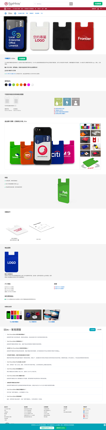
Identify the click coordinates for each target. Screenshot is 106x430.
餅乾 (64, 410)
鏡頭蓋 (5, 413)
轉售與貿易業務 (47, 415)
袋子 (43, 8)
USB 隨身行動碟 (16, 8)
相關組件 (32, 13)
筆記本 (39, 8)
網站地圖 (45, 416)
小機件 (5, 420)
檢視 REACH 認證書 (59, 287)
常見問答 (45, 412)
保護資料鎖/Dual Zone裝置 (29, 415)
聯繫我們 (94, 8)
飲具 (22, 8)
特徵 (27, 13)
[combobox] (51, 4)
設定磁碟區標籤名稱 (28, 416)
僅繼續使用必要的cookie (47, 428)
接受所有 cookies (61, 428)
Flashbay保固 (46, 413)
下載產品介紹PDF (59, 110)
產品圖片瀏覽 (21, 13)
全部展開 (92, 329)
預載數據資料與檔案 (28, 408)
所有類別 (9, 8)
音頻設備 (6, 418)
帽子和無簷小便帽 (7, 416)
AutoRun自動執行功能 (28, 413)
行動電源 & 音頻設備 (29, 8)
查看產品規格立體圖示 (60, 113)
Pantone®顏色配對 (27, 410)
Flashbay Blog (87, 408)
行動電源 (6, 412)
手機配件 (7, 58)
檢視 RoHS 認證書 (59, 288)
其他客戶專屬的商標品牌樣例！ (62, 112)
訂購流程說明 (46, 408)
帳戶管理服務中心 (47, 410)
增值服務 (37, 13)
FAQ (42, 13)
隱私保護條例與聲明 (67, 412)
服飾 (46, 8)
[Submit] (35, 3)
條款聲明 (65, 408)
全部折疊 (99, 329)
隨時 (51, 425)
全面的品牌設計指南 (59, 108)
